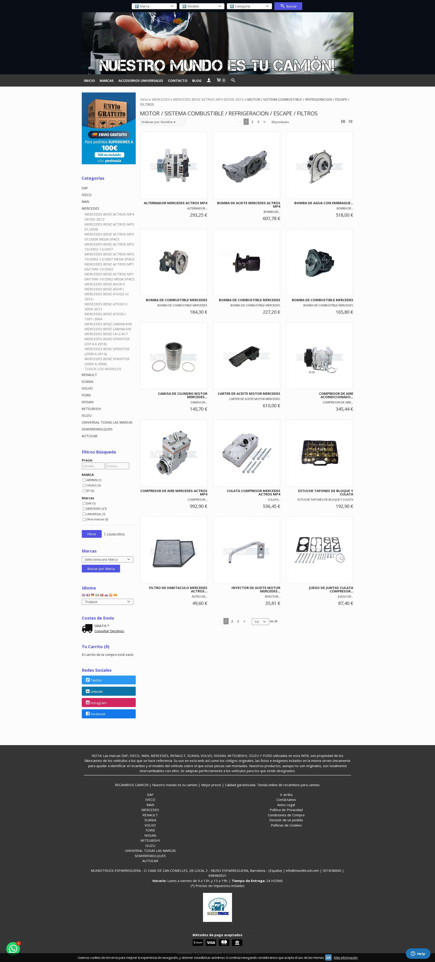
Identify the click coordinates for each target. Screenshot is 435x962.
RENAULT (89, 374)
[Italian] (97, 596)
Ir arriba (286, 794)
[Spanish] (111, 596)
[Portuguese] (102, 596)
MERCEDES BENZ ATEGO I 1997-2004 (105, 316)
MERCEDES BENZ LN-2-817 (106, 334)
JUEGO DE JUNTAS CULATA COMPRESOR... (331, 589)
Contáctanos (286, 799)
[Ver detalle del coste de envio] (88, 629)
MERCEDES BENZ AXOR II (105, 284)
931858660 (332, 870)
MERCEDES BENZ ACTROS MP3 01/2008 (109, 226)
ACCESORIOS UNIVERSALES (140, 80)
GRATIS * (101, 625)
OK (328, 957)
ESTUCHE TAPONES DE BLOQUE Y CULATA (325, 492)
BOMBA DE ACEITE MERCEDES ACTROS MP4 (248, 204)
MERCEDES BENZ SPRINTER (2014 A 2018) (107, 341)
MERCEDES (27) (96, 508)
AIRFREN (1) (93, 480)
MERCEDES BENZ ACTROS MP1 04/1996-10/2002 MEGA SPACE (110, 276)
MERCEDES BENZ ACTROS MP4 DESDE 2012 (109, 216)
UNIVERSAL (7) (95, 514)
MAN (85, 201)
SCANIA (87, 381)
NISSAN (87, 402)
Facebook (97, 714)
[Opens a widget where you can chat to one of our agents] (418, 954)
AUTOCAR (89, 436)
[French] (88, 596)
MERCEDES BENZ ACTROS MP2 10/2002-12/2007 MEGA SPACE (110, 256)
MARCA (88, 474)
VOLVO (87, 388)
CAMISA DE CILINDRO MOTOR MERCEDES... (182, 395)
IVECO (87, 194)
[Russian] (106, 596)
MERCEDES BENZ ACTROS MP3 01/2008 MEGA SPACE (109, 236)
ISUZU (87, 415)
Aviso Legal (286, 804)
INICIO (89, 80)
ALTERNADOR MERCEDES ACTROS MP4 (175, 203)
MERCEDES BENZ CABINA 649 (108, 324)
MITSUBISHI (91, 408)
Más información (346, 957)
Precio (87, 460)
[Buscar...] (233, 80)
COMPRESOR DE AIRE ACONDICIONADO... (336, 395)
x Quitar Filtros (116, 534)
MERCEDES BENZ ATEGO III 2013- (107, 296)
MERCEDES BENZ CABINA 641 (108, 329)
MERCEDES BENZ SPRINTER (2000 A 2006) (107, 361)
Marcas (88, 498)
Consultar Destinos (109, 631)
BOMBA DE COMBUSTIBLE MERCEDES (176, 300)
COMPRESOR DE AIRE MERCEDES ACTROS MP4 (173, 492)
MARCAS (107, 80)
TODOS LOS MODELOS (103, 368)
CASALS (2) (93, 485)
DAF (85, 188)
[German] (92, 596)
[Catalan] (116, 596)
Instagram (98, 702)
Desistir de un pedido (286, 820)
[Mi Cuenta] (208, 80)
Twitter (96, 680)
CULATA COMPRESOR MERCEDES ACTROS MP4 (253, 492)
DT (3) (90, 491)
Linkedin (96, 691)
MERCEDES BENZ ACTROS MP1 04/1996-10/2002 (109, 266)
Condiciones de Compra (286, 815)
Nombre (167, 122)
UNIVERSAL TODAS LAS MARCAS (107, 422)
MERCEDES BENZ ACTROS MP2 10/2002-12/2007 (109, 246)
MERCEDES (90, 208)
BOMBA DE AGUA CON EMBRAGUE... (323, 203)
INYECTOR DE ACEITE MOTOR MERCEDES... (256, 589)
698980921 (217, 875)
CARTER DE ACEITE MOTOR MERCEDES (249, 393)
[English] (83, 596)
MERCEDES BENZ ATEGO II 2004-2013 (106, 306)
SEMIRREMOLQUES (97, 429)
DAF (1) (90, 503)
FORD (86, 395)
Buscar (291, 6)
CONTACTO (177, 80)
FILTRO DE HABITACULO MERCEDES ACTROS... (178, 589)
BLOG (196, 80)
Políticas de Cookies (286, 825)
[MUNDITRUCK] (217, 43)
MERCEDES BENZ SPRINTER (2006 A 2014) (107, 351)
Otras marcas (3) (97, 519)
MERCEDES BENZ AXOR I (104, 289)
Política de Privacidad (286, 809)
